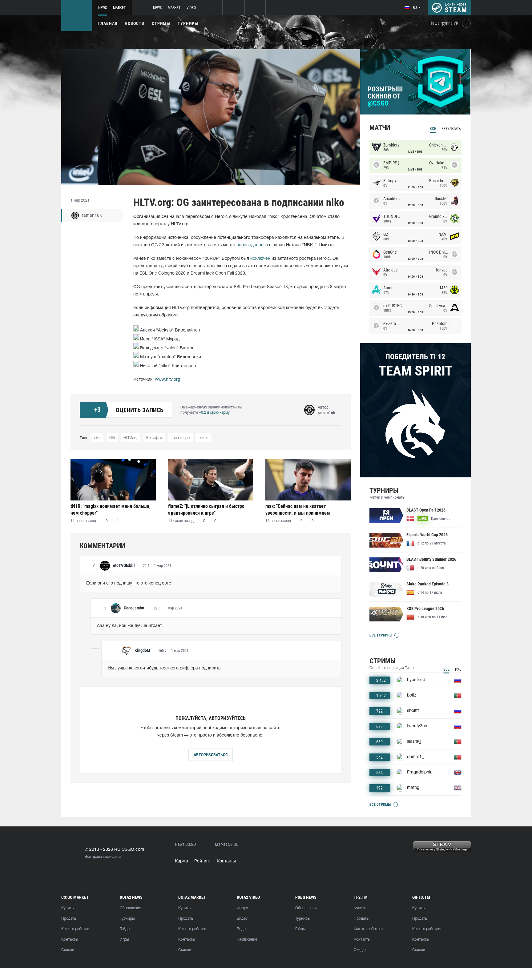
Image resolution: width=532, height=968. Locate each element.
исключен (260, 259)
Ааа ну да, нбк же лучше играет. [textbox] (130, 626)
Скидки (67, 950)
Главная (107, 23)
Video (191, 8)
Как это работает (76, 929)
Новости (134, 23)
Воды (241, 929)
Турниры (188, 23)
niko (97, 438)
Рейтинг (202, 861)
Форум (242, 908)
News (102, 8)
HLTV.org (130, 438)
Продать (68, 918)
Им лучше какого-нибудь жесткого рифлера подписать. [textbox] (165, 668)
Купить (67, 908)
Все (433, 129)
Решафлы (154, 438)
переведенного (252, 245)
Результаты (451, 129)
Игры (124, 939)
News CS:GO (185, 844)
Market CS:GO (226, 844)
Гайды (125, 929)
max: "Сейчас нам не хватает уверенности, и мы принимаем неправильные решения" (297, 509)
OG (112, 438)
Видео (242, 918)
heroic (203, 438)
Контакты (226, 861)
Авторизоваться (211, 754)
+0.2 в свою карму (214, 412)
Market (119, 8)
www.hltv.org (167, 380)
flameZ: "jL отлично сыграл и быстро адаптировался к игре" (206, 509)
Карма (181, 861)
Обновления (130, 908)
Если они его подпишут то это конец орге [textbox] (128, 583)
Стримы (161, 23)
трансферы (180, 438)
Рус (458, 669)
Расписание (247, 939)
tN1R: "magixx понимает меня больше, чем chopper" (111, 509)
